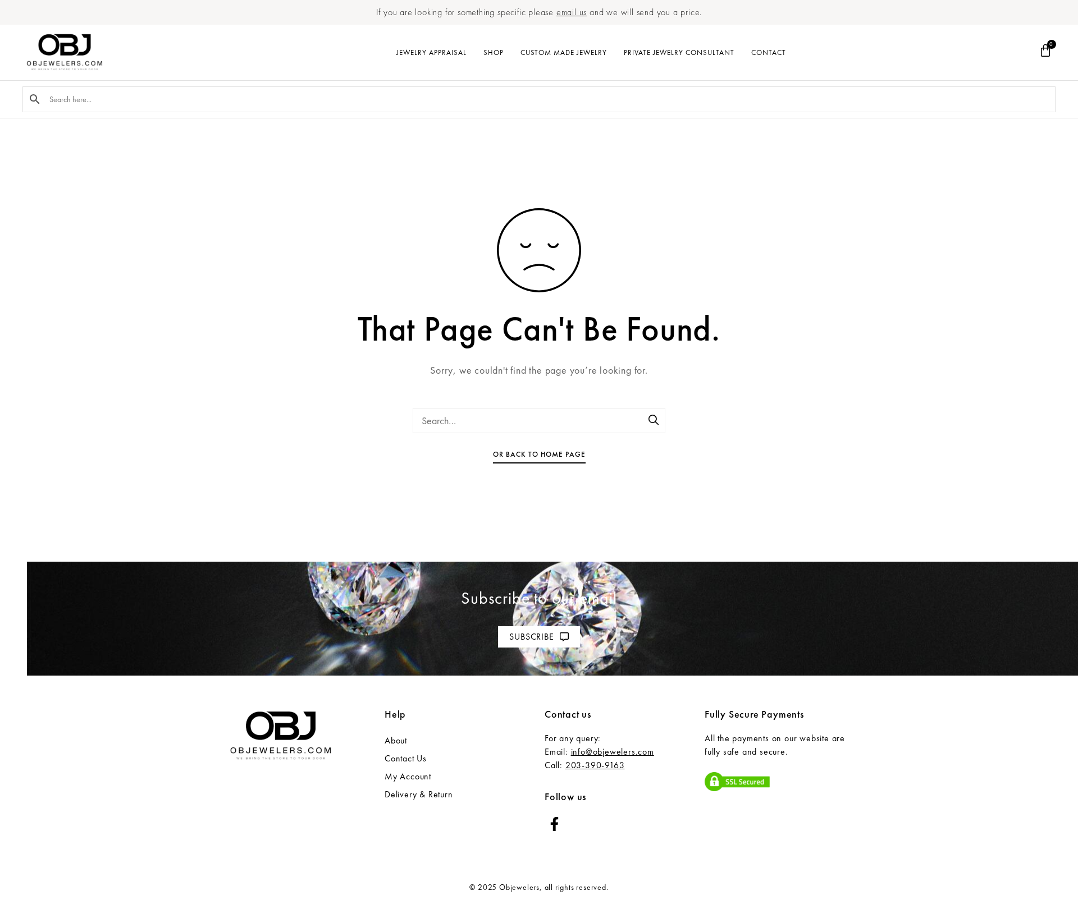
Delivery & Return (419, 794)
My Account (408, 776)
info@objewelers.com (612, 752)
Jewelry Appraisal (431, 52)
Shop (493, 52)
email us (571, 12)
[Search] (654, 421)
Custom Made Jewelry (563, 52)
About (396, 740)
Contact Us (406, 758)
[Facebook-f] (554, 824)
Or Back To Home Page (539, 454)
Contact (768, 52)
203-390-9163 (595, 765)
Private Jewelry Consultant (679, 52)
